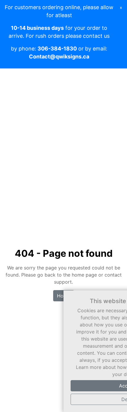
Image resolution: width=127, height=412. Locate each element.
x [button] (121, 7)
